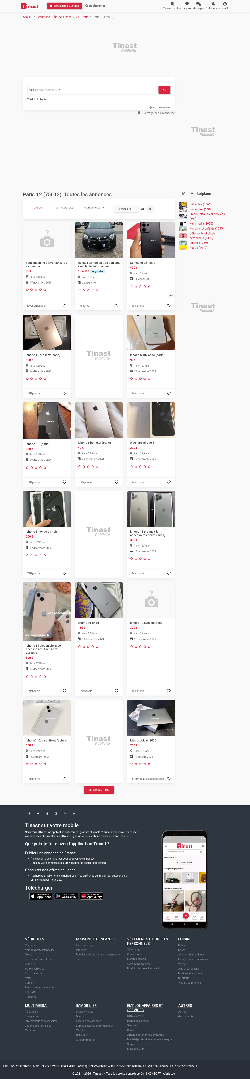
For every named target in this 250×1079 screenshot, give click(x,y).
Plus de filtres (162, 107)
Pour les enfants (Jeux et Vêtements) (98, 954)
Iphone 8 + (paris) (38, 444)
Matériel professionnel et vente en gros (149, 1039)
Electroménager (85, 945)
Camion (29, 982)
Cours (130, 1030)
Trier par (126, 209)
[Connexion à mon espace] (64, 305)
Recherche (43, 17)
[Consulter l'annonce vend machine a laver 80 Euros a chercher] (47, 240)
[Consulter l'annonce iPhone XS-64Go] (99, 600)
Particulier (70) (64, 207)
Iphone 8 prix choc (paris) (147, 355)
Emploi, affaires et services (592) (207, 216)
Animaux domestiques (191, 954)
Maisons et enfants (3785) (207, 228)
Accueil (27, 17)
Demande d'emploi (138, 1020)
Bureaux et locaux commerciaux (94, 1025)
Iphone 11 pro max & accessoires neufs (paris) (147, 533)
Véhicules (34, 939)
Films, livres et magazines (193, 959)
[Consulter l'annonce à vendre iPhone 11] (151, 420)
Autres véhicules (34, 968)
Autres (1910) (198, 247)
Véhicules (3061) (200, 204)
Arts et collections (188, 968)
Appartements (84, 1011)
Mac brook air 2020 (143, 740)
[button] (225, 5)
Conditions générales (132, 1066)
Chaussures (134, 954)
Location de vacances (88, 1021)
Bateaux (30, 964)
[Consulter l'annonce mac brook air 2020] (151, 717)
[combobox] (92, 90)
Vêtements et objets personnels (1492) (203, 236)
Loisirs (184, 939)
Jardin (79, 959)
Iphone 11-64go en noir (41, 531)
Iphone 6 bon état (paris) (94, 442)
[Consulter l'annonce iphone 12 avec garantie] (151, 600)
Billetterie (183, 977)
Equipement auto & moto (39, 959)
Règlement (68, 1066)
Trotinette (31, 996)
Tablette (30, 1030)
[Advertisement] (127, 48)
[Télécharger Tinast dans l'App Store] (41, 895)
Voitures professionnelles (40, 949)
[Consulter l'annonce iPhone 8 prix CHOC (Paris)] (151, 332)
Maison (80, 1016)
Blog (36, 1066)
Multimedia (36, 1005)
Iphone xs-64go (88, 623)
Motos (28, 954)
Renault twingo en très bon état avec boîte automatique (99, 264)
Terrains (81, 1030)
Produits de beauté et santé (143, 968)
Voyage (182, 964)
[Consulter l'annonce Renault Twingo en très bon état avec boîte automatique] (99, 240)
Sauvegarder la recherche (158, 113)
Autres (185, 1005)
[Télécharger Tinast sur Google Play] (67, 895)
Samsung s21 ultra (142, 262)
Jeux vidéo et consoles (38, 1025)
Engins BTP (31, 992)
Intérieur (81, 949)
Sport (181, 949)
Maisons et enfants (95, 939)
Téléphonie (31, 1011)
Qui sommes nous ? (160, 1066)
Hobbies (183, 945)
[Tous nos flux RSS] (74, 813)
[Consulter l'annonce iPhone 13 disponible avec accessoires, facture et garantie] (47, 611)
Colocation (82, 1035)
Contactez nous (186, 1066)
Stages (131, 1044)
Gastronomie (185, 1016)
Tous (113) (38, 207)
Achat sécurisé (21, 1066)
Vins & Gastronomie (189, 982)
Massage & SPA (136, 1048)
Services (132, 1025)
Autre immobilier (86, 1039)
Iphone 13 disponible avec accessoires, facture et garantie (43, 649)
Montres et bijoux (137, 958)
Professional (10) (94, 207)
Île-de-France (63, 17)
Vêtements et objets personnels (147, 941)
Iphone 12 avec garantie (146, 623)
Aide (6, 1066)
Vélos (28, 977)
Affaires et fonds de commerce (145, 1034)
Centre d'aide (51, 1066)
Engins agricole (33, 973)
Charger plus (101, 790)
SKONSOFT (153, 1073)
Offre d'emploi (135, 1016)
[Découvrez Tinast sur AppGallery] (91, 895)
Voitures (30, 945)
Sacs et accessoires (138, 963)
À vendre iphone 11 (143, 442)
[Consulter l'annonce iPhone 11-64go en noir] (47, 508)
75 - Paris (82, 17)
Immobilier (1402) (201, 209)
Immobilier (86, 1005)
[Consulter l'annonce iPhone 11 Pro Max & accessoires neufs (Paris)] (151, 508)
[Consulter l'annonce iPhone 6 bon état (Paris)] (99, 420)
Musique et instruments (192, 973)
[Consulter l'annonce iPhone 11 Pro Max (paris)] (47, 332)
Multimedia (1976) (201, 223)
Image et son (32, 1016)
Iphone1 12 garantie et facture (46, 740)
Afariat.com (170, 1073)
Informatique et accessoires (41, 1021)
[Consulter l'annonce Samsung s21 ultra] (151, 240)
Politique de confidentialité (96, 1066)
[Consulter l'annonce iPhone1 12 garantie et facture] (47, 717)
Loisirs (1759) (199, 243)
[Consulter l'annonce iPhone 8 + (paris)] (47, 420)
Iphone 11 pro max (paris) (43, 355)
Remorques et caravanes (39, 987)
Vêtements (133, 949)
